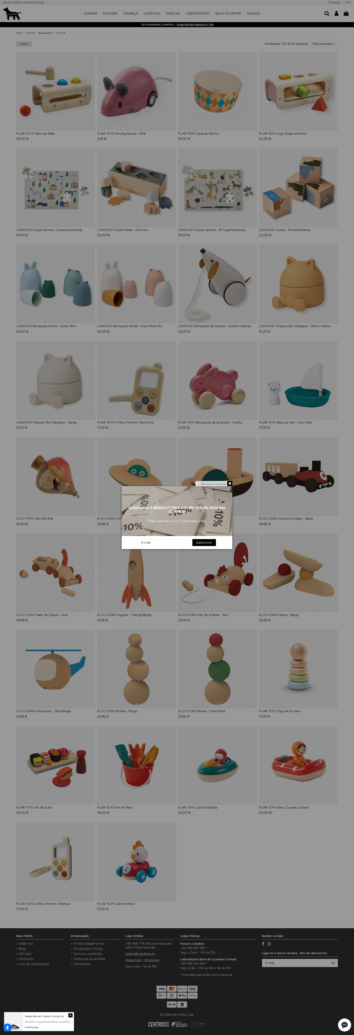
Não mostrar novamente (213, 484)
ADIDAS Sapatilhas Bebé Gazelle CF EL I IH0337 (56, 1021)
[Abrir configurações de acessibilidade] (7, 1028)
